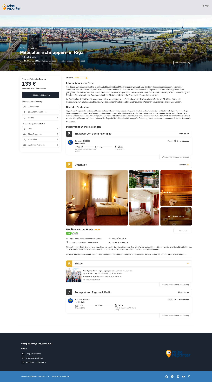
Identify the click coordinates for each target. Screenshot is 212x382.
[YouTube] (183, 376)
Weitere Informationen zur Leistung (175, 157)
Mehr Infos (70, 122)
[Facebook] (172, 376)
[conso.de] (178, 354)
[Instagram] (177, 376)
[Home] (166, 376)
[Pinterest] (189, 376)
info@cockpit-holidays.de (34, 358)
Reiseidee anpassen (41, 95)
